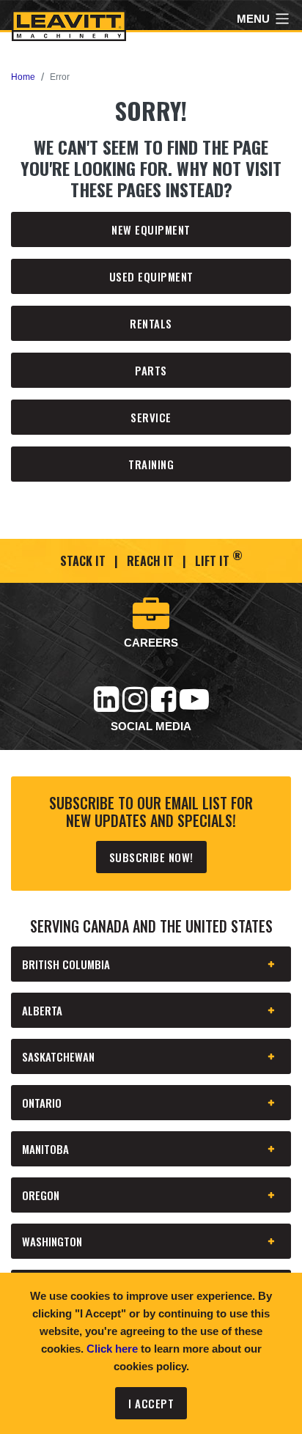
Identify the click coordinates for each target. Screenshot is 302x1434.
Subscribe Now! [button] (151, 857)
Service (151, 417)
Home (23, 77)
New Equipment (151, 229)
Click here (112, 1348)
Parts (151, 370)
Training (151, 464)
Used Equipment (151, 276)
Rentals (151, 323)
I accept (151, 1403)
